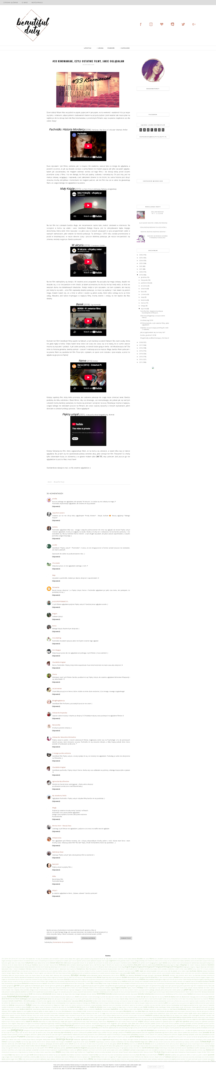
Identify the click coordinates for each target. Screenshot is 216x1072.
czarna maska (175, 973)
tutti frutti (153, 1055)
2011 (141, 362)
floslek (127, 983)
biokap (17, 967)
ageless (78, 959)
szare (146, 1050)
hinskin (146, 988)
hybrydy (195, 988)
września (144, 286)
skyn (131, 1046)
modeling (19, 1013)
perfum (78, 1028)
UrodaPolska (26, 1057)
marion (163, 1005)
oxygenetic (114, 1023)
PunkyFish (119, 1037)
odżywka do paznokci (57, 1019)
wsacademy (211, 1059)
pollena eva (186, 1032)
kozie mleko (50, 997)
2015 (141, 351)
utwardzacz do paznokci (47, 1057)
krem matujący (191, 997)
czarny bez (188, 973)
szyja (203, 1050)
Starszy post (126, 938)
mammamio (79, 1005)
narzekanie (72, 1015)
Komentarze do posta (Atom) (63, 942)
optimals (204, 1021)
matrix (81, 1009)
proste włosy (198, 1034)
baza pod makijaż (205, 963)
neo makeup (175, 1015)
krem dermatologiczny (95, 997)
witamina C (68, 1059)
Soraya (211, 1046)
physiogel (130, 1028)
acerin (62, 959)
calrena (159, 969)
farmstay (31, 983)
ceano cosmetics (209, 969)
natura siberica (111, 1015)
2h (21, 959)
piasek (8, 1030)
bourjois (80, 969)
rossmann (68, 1042)
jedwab (206, 990)
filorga (108, 983)
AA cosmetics (45, 959)
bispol (87, 967)
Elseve (184, 979)
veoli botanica (78, 1057)
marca (143, 303)
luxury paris (182, 1003)
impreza (16, 990)
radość (19, 1039)
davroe (17, 975)
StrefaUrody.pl (163, 1048)
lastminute (170, 1001)
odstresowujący (9, 1019)
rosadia (53, 1042)
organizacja (50, 1023)
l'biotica (211, 999)
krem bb (81, 997)
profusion (174, 1034)
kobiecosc (54, 994)
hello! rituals (44, 988)
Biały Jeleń (137, 965)
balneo (48, 963)
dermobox (204, 975)
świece (53, 1052)
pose (53, 1034)
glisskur (67, 986)
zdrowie (204, 1061)
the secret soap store (171, 1052)
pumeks (113, 1037)
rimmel (4, 1042)
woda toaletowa (152, 1059)
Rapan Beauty (31, 1039)
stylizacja (202, 1048)
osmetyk (83, 1023)
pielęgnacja (17, 1030)
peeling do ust (196, 1025)
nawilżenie (156, 1015)
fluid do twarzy (139, 983)
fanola (15, 983)
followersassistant (170, 983)
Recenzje (69, 1039)
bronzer (114, 969)
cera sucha (49, 971)
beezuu (92, 965)
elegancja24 (166, 979)
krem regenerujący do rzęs (70, 999)
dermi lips (192, 975)
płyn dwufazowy (55, 1032)
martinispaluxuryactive (187, 1005)
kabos (85, 992)
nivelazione (17, 1017)
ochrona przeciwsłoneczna (129, 1017)
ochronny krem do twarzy (144, 1017)
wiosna (53, 1059)
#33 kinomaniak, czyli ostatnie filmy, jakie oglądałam (154, 324)
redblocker (77, 1039)
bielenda (159, 965)
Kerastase (178, 992)
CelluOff (14, 971)
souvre (28, 1048)
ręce (213, 1039)
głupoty (92, 985)
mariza (168, 1005)
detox (12, 977)
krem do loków (124, 997)
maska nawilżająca (160, 1007)
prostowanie (206, 1034)
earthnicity (109, 979)
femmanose (59, 983)
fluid (133, 983)
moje (23, 1013)
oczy (154, 1017)
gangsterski (10, 985)
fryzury (210, 983)
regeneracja (84, 1039)
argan (107, 961)
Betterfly (109, 965)
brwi (119, 969)
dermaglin (151, 975)
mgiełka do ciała (21, 1011)
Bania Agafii (158, 963)
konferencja (169, 994)
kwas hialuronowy (188, 999)
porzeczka (49, 1034)
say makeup (185, 1042)
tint (3, 1055)
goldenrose (111, 985)
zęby (208, 1061)
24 (19, 959)
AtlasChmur (151, 961)
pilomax (67, 1030)
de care (43, 975)
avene (192, 961)
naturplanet (140, 1015)
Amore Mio (194, 959)
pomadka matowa (7, 1034)
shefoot (32, 1046)
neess (161, 1015)
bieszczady (166, 965)
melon (206, 1009)
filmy (100, 983)
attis (156, 961)
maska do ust (85, 1007)
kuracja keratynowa (172, 999)
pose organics (59, 1034)
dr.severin (170, 977)
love (136, 1003)
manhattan (98, 1005)
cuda (124, 973)
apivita (79, 961)
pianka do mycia (180, 1028)
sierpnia (144, 289)
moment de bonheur (52, 1013)
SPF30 (46, 1048)
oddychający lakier (203, 1017)
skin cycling (100, 1046)
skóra (110, 1046)
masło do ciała (45, 1009)
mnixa (11, 1013)
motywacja (89, 1013)
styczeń (184, 1048)
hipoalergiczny (153, 988)
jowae (75, 992)
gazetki (22, 985)
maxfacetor (92, 1009)
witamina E (75, 1059)
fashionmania (38, 983)
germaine (52, 985)
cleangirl (8, 973)
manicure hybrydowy (115, 1005)
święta (58, 1052)
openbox (186, 1021)
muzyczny (145, 1013)
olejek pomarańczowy (79, 1021)
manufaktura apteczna (128, 1005)
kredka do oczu (70, 997)
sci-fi (213, 1042)
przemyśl (43, 1037)
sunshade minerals (44, 1050)
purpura (189, 1037)
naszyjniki (79, 1015)
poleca (175, 1032)
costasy (113, 973)
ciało (137, 971)
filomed (104, 983)
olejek (170, 1019)
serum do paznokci (98, 1044)
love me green (141, 1003)
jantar (179, 990)
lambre (95, 1001)
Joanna (43, 992)
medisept (146, 1009)
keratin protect (190, 992)
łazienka (202, 1003)
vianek (93, 1057)
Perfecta (72, 1028)
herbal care (74, 988)
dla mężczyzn (79, 977)
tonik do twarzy (38, 1055)
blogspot (198, 967)
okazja (115, 1019)
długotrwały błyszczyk (108, 977)
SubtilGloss (11, 1050)
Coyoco (117, 973)
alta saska (146, 959)
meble (131, 1009)
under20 (204, 1055)
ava (169, 961)
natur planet (98, 1015)
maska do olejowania (46, 1007)
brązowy (105, 969)
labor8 (40, 1001)
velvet (63, 1057)
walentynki (174, 1057)
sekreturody (11, 1044)
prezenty (134, 1034)
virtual (132, 1057)
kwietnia (144, 300)
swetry (72, 1050)
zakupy (176, 1061)
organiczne (23, 1023)
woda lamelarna (111, 1059)
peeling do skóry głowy (163, 1025)
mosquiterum (76, 1013)
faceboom (206, 981)
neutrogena (195, 1015)
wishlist (58, 1059)
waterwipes (198, 1057)
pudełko (78, 1037)
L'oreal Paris (17, 1001)
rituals (18, 1042)
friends (205, 983)
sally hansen (159, 1042)
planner (82, 1030)
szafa (116, 1050)
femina (54, 983)
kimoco (16, 994)
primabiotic (141, 1034)
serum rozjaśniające (194, 1044)
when (16, 1059)
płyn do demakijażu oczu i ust (178, 1030)
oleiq (130, 1019)
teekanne (136, 1052)
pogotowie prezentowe (155, 1032)
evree (151, 981)
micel (59, 1011)
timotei (212, 1052)
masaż (200, 1005)
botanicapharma (71, 969)
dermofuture (210, 975)
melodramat (200, 1009)
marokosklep (175, 1005)
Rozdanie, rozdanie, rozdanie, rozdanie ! (153, 232)
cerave (55, 971)
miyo (146, 1011)
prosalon (191, 1034)
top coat (58, 1055)
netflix (190, 1015)
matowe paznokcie (73, 1009)
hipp (159, 988)
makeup (11, 1005)
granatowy (142, 985)
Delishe (55, 527)
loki (110, 1003)
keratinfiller (198, 992)
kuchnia (155, 999)
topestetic (64, 1055)
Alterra (151, 959)
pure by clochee (155, 1037)
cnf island (35, 973)
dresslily (192, 977)
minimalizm (105, 1011)
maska (28, 1007)
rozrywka (113, 1042)
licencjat (32, 1003)
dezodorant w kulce (33, 977)
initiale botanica (43, 990)
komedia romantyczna (146, 994)
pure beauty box (137, 1036)
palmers (176, 1023)
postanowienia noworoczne (71, 1034)
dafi (13, 975)
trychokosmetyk (118, 1055)
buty (151, 969)
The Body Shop (159, 1052)
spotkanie (69, 1048)
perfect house (65, 1028)
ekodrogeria (158, 979)
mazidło (121, 1009)
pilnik (63, 1030)
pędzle (111, 1028)
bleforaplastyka (112, 967)
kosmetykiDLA (34, 997)
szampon (126, 1050)
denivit (118, 975)
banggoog (152, 963)
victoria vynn (104, 1057)
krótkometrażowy (133, 999)
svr (69, 1050)
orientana (58, 1023)
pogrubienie (165, 1032)
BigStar (178, 965)
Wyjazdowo (48, 1061)
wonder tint (184, 1059)
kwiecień (205, 999)
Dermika (198, 975)
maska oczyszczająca (172, 1007)
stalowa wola (132, 1048)
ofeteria (95, 1019)
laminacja (116, 1001)
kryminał (141, 999)
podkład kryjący (97, 1032)
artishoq (141, 961)
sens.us (43, 1044)
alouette (140, 959)
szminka (199, 1050)
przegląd (37, 1037)
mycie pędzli (173, 1013)
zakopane (171, 1061)
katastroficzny (135, 992)
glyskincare (86, 985)
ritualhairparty (11, 1042)
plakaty (78, 1030)
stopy (157, 1048)
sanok (165, 1042)
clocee (25, 973)
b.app (212, 961)
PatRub (62, 1026)
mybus (168, 1013)
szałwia (120, 1050)
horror (174, 988)
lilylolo (53, 1003)
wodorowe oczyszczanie (164, 1059)
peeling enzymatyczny (207, 1025)
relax (120, 1039)
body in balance (14, 969)
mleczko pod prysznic (203, 1011)
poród (43, 1034)
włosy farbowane (98, 1059)
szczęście (155, 1050)
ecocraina (124, 979)
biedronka (145, 965)
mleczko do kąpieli (179, 1011)
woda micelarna (121, 1059)
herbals (80, 988)
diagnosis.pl (54, 977)
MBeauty (126, 1009)
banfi (147, 963)
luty (177, 1003)
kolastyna (84, 994)
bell (95, 965)
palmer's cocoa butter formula (165, 1023)
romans (48, 1042)
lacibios (44, 1001)
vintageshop (111, 1057)
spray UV (118, 1048)
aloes (129, 959)
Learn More (152, 1067)
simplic (78, 1046)
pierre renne (50, 1030)
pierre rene (43, 1030)
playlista (112, 1030)
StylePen (197, 1048)
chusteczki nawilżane (124, 971)
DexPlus (17, 977)
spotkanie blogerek (80, 1048)
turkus (134, 1055)
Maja (53, 575)
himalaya (140, 988)
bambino (124, 963)
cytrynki (159, 973)
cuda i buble (130, 973)
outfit (108, 1023)
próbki (8, 1037)
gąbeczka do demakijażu (32, 985)
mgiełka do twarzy (32, 1011)
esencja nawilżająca (88, 981)
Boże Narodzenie (91, 969)
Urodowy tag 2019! (146, 320)
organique (43, 1023)
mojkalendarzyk (30, 1013)
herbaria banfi (93, 988)
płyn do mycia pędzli (13, 1032)
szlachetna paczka (191, 1050)
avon (200, 961)
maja (143, 297)
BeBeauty (62, 965)
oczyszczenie (186, 1017)
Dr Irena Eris (152, 977)
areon (103, 961)
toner (22, 1055)
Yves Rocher (115, 1061)
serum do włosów (144, 1044)
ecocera (119, 979)
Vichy (98, 1057)
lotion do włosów (126, 1003)
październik (77, 1025)
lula (169, 1003)
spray (89, 1048)
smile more (166, 1046)
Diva (65, 977)
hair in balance (198, 985)
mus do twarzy (120, 1013)
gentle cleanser (45, 985)
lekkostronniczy (15, 1003)
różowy (131, 1042)
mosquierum (68, 1013)
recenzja (60, 1039)
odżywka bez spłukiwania (42, 1019)
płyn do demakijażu (148, 1030)
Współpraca (37, 2)
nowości (58, 1017)
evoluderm (146, 981)
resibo (155, 1039)
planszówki (88, 1030)
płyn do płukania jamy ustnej (41, 1032)
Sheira (54, 674)
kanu (112, 992)
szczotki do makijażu (179, 1050)
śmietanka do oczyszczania (10, 1052)
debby (47, 975)
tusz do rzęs (140, 1055)
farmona (25, 983)
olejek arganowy (177, 1019)
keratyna (204, 992)
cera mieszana (32, 971)
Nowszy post (51, 938)
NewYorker (203, 1015)
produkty (160, 1034)
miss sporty (119, 1011)
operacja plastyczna (195, 1021)
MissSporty (127, 1011)
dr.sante (165, 977)
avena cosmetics (185, 961)
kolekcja (94, 994)
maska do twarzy (75, 1007)
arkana (132, 961)
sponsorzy (57, 1048)
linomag (85, 1003)
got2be (129, 985)
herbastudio (101, 988)
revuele (209, 1039)
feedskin (45, 983)
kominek (156, 994)
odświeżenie (17, 1019)
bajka (35, 963)
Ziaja (212, 1061)
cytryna (154, 973)
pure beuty (147, 1037)
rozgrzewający (100, 1042)
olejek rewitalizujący (92, 1021)
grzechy (182, 985)
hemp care (51, 988)
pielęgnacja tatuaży (30, 1030)
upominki (211, 1055)
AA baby (38, 959)
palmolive (182, 1023)
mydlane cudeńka (183, 1013)
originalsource (76, 1023)
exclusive (163, 981)
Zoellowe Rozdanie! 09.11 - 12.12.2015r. (157, 212)
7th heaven (29, 959)
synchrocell (92, 1050)
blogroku (192, 967)
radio (15, 1039)
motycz (83, 1013)
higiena (113, 988)
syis (75, 1050)
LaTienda (176, 1001)
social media (196, 1046)
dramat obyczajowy (184, 977)
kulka (164, 999)
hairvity (205, 985)
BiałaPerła (130, 965)
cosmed (102, 973)
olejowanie (111, 1021)
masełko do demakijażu (8, 1007)
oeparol (90, 1019)
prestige (123, 1034)
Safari (146, 1042)
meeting (189, 1009)
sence (33, 1044)
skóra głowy (115, 1046)
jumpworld (80, 992)
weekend (211, 1057)
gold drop (97, 985)
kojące (66, 994)
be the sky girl (27, 965)
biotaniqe (47, 967)
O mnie (25, 2)
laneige (136, 1001)
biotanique (54, 967)
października (145, 283)
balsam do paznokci (73, 963)
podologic (115, 1032)
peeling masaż (16, 1028)
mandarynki (86, 1005)
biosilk (42, 967)
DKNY (70, 977)
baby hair (14, 963)
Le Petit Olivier (210, 1001)
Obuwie (110, 1017)
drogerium (5, 979)
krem (77, 997)
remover (136, 1039)
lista (97, 1003)
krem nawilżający (21, 999)
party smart (26, 1025)
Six (86, 1046)
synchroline (99, 1050)
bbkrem (20, 965)
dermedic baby (174, 975)
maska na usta (138, 1007)
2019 (141, 275)
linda (67, 1003)
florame (122, 983)
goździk (133, 985)
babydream (30, 963)
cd (204, 969)
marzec (196, 1005)
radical (11, 1039)
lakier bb (54, 1001)
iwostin (136, 990)
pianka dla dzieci (143, 1028)
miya (143, 1011)
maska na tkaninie (127, 1007)
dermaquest (158, 975)
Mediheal (140, 1009)
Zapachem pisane (58, 513)
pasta (37, 1025)
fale (6, 983)
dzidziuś (50, 979)
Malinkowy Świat (57, 852)
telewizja (146, 1052)
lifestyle (49, 1003)
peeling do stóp (174, 1025)
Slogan (138, 1046)
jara (182, 990)
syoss (112, 1050)
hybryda (190, 988)
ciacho (133, 971)
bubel (127, 969)
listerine (101, 1003)
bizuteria (95, 967)
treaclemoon (84, 1055)
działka (45, 979)
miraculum (112, 1011)
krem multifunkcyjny (202, 997)
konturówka (205, 994)
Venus (71, 1057)
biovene (78, 967)
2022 (141, 266)
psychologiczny (70, 1037)
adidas (66, 959)
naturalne (125, 1015)
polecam (180, 1032)
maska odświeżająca (185, 1007)
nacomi (12, 1015)
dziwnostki (98, 979)
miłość (84, 1011)
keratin (183, 992)
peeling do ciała (128, 1026)
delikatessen (66, 975)
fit (111, 983)
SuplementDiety (63, 1050)
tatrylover (108, 1052)
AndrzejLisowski (209, 959)
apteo (88, 961)
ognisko (100, 1019)
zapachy (187, 1061)
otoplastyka (103, 1023)
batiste (194, 963)
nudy (74, 1017)
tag (76, 1052)
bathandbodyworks (185, 963)
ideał (207, 988)
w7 (164, 1057)
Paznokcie (69, 1025)
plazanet (118, 1030)
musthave (138, 1013)
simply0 (83, 1046)
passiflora (33, 1025)
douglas (142, 977)
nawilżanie (148, 1015)
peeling (99, 1026)
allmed (125, 959)
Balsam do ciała (61, 963)
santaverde (179, 1042)
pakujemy (147, 1023)
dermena (181, 975)
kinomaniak (47, 994)
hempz (64, 988)
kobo (58, 994)
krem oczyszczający (34, 999)
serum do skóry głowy (110, 1044)
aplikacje (84, 961)
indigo (32, 990)
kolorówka (101, 994)
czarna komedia (166, 973)
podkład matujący (107, 1032)
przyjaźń (56, 1037)
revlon (205, 1039)
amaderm (161, 959)
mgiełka (13, 1011)
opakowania (158, 1021)
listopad (106, 1003)
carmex (181, 969)
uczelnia (173, 1055)
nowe (54, 1017)
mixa (139, 1011)
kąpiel (151, 992)
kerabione (172, 992)
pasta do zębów (54, 1025)
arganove (112, 961)
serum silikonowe (205, 1044)
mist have (134, 1011)
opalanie (165, 1021)
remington (131, 1039)
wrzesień (204, 1059)
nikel (213, 1015)
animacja (8, 961)
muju (107, 1013)
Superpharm (54, 1050)
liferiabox (43, 1003)
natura (104, 1015)
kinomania (39, 994)
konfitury (176, 994)
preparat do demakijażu (114, 1034)
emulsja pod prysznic (25, 981)
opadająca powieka (149, 1021)
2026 (141, 255)
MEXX (9, 1011)
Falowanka (55, 587)
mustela (132, 1013)
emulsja (189, 979)
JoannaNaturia (49, 992)
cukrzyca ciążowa (141, 973)
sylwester (85, 1050)
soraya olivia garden (7, 1048)
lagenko (49, 1001)
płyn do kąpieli (207, 1030)
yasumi (103, 1061)
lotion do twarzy (116, 1003)
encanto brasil (36, 981)
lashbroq (156, 1001)
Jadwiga (152, 990)
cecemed (4, 971)
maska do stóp (65, 1007)
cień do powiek (172, 971)
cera (18, 971)
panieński (195, 1023)
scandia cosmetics (195, 1042)
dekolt (51, 975)
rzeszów (137, 1042)
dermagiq (144, 975)
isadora (109, 990)
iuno (120, 990)
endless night (44, 981)
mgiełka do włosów (43, 1011)
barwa (165, 963)
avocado (196, 961)
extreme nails (182, 981)
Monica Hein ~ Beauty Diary (61, 826)
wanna (180, 1057)
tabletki (72, 1052)
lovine (155, 1003)
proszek (212, 1034)
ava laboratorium (175, 961)
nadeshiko (24, 1015)
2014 (141, 354)
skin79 (106, 1046)
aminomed (184, 959)
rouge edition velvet (78, 1042)
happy (27, 988)
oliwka (124, 1021)
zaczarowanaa (57, 688)
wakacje (168, 1057)
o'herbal (91, 1017)
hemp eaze (58, 988)
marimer (158, 1005)
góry (137, 985)
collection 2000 (51, 973)
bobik (208, 967)
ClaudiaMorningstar (59, 662)
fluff (130, 983)
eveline (124, 981)
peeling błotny (106, 1025)
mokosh (37, 1013)
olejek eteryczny (43, 1021)
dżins (103, 979)
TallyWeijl (80, 1052)
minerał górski (97, 1011)
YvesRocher (124, 1061)
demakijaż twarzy (96, 975)
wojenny (174, 1059)
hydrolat (200, 988)
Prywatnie (21, 1036)
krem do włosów (181, 997)
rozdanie (92, 1042)
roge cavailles (32, 1042)
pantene (200, 1023)
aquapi (99, 961)
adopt (70, 959)
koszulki (44, 997)
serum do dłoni (87, 1044)
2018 (141, 342)
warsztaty (192, 1057)
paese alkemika (140, 1023)
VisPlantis (138, 1057)
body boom (5, 969)
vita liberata (145, 1057)
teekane (130, 1052)
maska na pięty (106, 1007)
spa (31, 1048)
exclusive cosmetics (172, 981)
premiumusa (102, 1034)
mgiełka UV (52, 1011)
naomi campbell (60, 1015)
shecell (28, 1046)
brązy (110, 969)
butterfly (147, 969)
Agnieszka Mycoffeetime (60, 781)
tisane (6, 1055)
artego (137, 961)
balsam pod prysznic (115, 963)
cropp (120, 973)
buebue (142, 969)
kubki (151, 999)
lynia (187, 1003)
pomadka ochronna (18, 1034)
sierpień (63, 1046)
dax (30, 975)
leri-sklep (26, 1003)
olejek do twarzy (20, 1021)
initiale (36, 990)
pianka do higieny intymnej (167, 1028)
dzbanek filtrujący (37, 979)
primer (147, 1034)
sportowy (63, 1048)
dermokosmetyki (6, 977)
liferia (39, 1003)
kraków (56, 997)
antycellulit (51, 961)
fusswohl (4, 985)
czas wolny (197, 973)
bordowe (39, 969)
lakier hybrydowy (73, 1001)
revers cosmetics (174, 1039)
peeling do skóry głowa (149, 1025)
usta (37, 1057)
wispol (62, 1059)
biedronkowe (152, 965)
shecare (23, 1046)
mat (58, 1009)
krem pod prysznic (56, 999)
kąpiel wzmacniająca (159, 992)
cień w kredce (181, 971)
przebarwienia (30, 1037)
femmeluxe (66, 983)
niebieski (208, 1015)
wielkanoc (43, 1059)
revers (166, 1039)
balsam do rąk (84, 963)
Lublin (165, 1003)
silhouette (73, 1046)
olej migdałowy (164, 1019)
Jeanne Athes (195, 990)
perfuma (83, 1028)
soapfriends (188, 1046)
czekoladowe (204, 973)
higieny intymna (132, 988)
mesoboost (4, 1011)
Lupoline (173, 1003)
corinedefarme (86, 973)
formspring (192, 983)
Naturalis (119, 1015)
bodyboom (22, 969)
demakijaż (75, 975)
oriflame (63, 1023)
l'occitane (4, 1001)
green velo (149, 985)
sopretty (207, 1046)
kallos (108, 992)
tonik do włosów (48, 1055)
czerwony (211, 973)
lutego (143, 306)
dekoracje (56, 975)
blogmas (134, 967)
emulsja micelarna (13, 981)
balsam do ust (93, 963)
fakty (3, 983)
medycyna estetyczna (163, 1009)
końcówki (211, 994)
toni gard (26, 1055)
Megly (54, 808)
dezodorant (23, 977)
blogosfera (179, 967)
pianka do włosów (202, 1028)
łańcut (198, 1003)
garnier (17, 985)
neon (181, 1015)
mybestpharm (161, 1013)
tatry (103, 1052)
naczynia (17, 1015)
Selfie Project (22, 1044)
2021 (141, 269)
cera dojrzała (24, 971)
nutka (77, 1017)
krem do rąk (141, 997)
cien (145, 971)
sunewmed (35, 1050)
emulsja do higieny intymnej (200, 979)
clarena (199, 971)
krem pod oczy (45, 999)
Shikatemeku (56, 838)
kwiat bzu (200, 999)
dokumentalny (131, 977)
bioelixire (211, 965)
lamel (99, 1001)
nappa (67, 1015)
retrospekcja (161, 1039)
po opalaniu (75, 1032)
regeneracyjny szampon (95, 1039)
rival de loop (24, 1042)
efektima (142, 979)
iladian (8, 990)
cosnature (107, 973)
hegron (38, 988)
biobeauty (197, 965)
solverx (202, 1046)
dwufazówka (11, 979)
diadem (49, 977)
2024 (141, 260)
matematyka (63, 1009)
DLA (73, 977)
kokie (70, 994)
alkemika (120, 959)
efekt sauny (135, 979)
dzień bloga (81, 979)
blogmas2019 (170, 967)
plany (93, 1030)
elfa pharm (175, 979)
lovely (147, 1003)
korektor (4, 997)
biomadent (32, 967)
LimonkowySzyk (60, 1003)
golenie (117, 985)
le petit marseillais (200, 1001)
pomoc (40, 1034)
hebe (34, 988)
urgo (3, 1057)
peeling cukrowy (116, 1026)
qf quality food (202, 1037)
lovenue (151, 1003)
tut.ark (148, 1055)
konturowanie (198, 994)
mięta (74, 1011)
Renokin (145, 1039)
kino (34, 994)
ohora (108, 1019)
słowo (147, 1046)
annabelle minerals (17, 961)
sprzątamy (125, 1048)
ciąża (141, 971)
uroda (11, 1057)
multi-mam (112, 1013)
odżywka (31, 1019)
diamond (60, 977)
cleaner (4, 973)
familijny (10, 983)
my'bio (155, 1013)
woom (189, 1059)
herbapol (86, 988)
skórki (121, 1046)
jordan (71, 992)
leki (9, 1003)
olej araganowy (136, 1019)
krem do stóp (150, 997)
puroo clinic (182, 1037)
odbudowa (194, 1017)
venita (67, 1057)
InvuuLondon (102, 990)
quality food (210, 1037)
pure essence (164, 1037)
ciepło (187, 971)
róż (125, 1042)
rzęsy (142, 1042)
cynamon (148, 973)
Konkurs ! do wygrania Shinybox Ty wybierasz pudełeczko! (157, 236)
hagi (191, 985)
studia (172, 1048)
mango (93, 1005)
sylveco (79, 1050)
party (21, 1025)
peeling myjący (24, 1028)
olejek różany (102, 1021)
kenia (167, 992)
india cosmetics (24, 990)
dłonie (99, 977)
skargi (89, 1046)
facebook (200, 981)
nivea (12, 1017)
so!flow (182, 1046)
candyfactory (170, 969)
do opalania (118, 977)
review (181, 1039)
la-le (36, 1001)
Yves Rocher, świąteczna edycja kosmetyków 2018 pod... (151, 312)
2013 (141, 357)
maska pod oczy (205, 1007)
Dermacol (138, 975)
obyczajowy (117, 1017)
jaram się (187, 989)
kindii (30, 994)
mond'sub (61, 1013)
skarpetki (93, 1046)
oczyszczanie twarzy (173, 1017)
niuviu (8, 1017)
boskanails (51, 969)
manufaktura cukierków (143, 1005)
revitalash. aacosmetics (196, 1039)
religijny (125, 1039)
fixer (119, 983)
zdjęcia (199, 1061)
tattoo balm (115, 1052)
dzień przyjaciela (90, 979)
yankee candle (96, 1061)
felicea (50, 983)
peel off (94, 1025)
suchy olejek (17, 1050)
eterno (110, 981)
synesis (109, 1050)
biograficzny (10, 967)
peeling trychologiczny (36, 1028)
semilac (29, 1044)
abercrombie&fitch (54, 959)
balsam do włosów (103, 963)
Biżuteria (101, 967)
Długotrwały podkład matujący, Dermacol (154, 338)
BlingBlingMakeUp (58, 701)
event (141, 981)
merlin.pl (211, 1009)
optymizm (4, 1023)
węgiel (12, 1059)
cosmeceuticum (95, 973)
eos (59, 981)
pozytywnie (91, 1034)
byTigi (155, 969)
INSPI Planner (64, 990)
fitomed (114, 983)
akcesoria (87, 959)
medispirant (152, 1009)
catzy (194, 969)
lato (180, 1001)
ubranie (168, 1055)
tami (84, 1052)
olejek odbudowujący (54, 1021)
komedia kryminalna (118, 994)
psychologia (63, 1037)
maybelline (114, 1009)
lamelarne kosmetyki (107, 1001)
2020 (141, 272)
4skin (23, 959)
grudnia (144, 277)
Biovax (73, 967)
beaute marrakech (44, 965)
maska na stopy (117, 1007)
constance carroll (77, 973)
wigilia (49, 1059)
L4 (23, 1001)
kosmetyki (23, 996)
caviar (198, 969)
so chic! (177, 1046)
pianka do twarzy (191, 1028)
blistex (119, 967)
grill (170, 985)
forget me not (185, 983)
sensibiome (56, 1044)
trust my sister (109, 1055)
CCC (202, 969)
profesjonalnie (167, 1034)
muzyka (150, 1013)
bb (9, 965)
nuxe (84, 1017)
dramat (176, 977)
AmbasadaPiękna (176, 959)
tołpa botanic (16, 1055)
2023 (141, 263)
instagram (78, 990)
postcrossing (83, 1034)
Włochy (86, 1059)
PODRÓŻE (111, 48)
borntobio (45, 969)
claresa (205, 971)
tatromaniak (98, 1052)
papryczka (16, 1025)
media (135, 1009)
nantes (41, 1015)
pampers (188, 1023)
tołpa (10, 1055)
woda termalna (143, 1059)
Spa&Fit (42, 1048)
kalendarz (90, 992)
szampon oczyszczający (137, 1050)
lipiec (89, 1003)
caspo (185, 969)
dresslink (197, 977)
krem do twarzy (170, 997)
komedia (109, 994)
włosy (90, 1059)
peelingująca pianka (49, 1028)
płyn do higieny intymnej (195, 1030)
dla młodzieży (88, 977)
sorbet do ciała (18, 1048)
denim (113, 975)
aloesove (133, 959)
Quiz (7, 1039)
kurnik (180, 999)
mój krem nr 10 (96, 1013)
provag (4, 1037)
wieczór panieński (35, 1059)
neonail (185, 1015)
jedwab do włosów (10, 992)
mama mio (68, 1005)
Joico (64, 992)
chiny (77, 971)
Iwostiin (131, 990)
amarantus (167, 959)
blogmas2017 (151, 967)
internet (83, 990)
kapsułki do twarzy (119, 992)
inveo (96, 990)
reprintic (150, 1039)
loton (132, 1003)
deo (127, 975)
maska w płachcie (25, 1009)
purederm (172, 1037)
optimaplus (211, 1021)
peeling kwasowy (6, 1028)
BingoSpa (183, 965)
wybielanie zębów (21, 1061)
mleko (7, 1013)
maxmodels (106, 1009)
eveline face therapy (133, 981)
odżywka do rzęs (69, 1019)
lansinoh (140, 1001)
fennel (72, 983)
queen (3, 1039)
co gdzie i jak (42, 973)
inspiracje (71, 990)
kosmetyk (12, 996)
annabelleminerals (29, 961)
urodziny (33, 1057)
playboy (107, 1030)
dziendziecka (74, 979)
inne (50, 990)
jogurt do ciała (59, 992)
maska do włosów (96, 1007)
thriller (204, 1052)
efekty (147, 979)
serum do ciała (78, 1044)
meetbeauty (182, 1009)
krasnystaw (62, 997)
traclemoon (78, 1055)
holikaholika (168, 988)
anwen (66, 961)
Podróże (128, 1032)
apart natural (72, 961)
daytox (34, 975)
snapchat (172, 1046)
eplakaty (62, 981)
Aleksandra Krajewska (59, 713)
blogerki (127, 967)
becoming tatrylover (83, 965)
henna (69, 988)
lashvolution (163, 1001)
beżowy (125, 965)
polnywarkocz (194, 1032)
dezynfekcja (43, 977)
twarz (161, 1054)
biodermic (204, 965)
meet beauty (173, 1009)
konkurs (190, 994)
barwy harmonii (172, 963)
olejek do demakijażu (207, 1019)
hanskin (10, 988)
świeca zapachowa (45, 1052)
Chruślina (92, 971)
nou (41, 1017)
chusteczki (99, 971)
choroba (86, 971)
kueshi (160, 999)
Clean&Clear (210, 971)
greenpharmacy (156, 985)
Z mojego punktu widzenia (61, 753)
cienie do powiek (151, 971)
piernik (38, 1030)
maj (7, 1005)
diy (68, 977)
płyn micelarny (66, 1032)
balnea (43, 963)
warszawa (185, 1057)
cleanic (14, 973)
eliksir (181, 979)
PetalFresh (105, 1028)
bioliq (26, 967)
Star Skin (139, 1048)
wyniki (54, 1061)
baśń (178, 963)
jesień (38, 992)
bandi (135, 963)
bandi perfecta (141, 963)
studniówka (178, 1048)
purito (177, 1037)
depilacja (131, 975)
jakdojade (157, 990)
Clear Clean (20, 973)
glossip (72, 985)
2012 (141, 359)
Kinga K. (54, 614)
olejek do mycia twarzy (8, 1021)
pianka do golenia (153, 1028)
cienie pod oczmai (162, 971)
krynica (147, 999)
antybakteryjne (43, 961)
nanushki (46, 1015)
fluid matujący (149, 983)
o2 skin (100, 1017)
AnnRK (54, 545)
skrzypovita (127, 1046)
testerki (151, 1052)
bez (113, 965)
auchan (160, 961)
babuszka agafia (6, 963)
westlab (8, 1059)
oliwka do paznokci (132, 1021)
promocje (185, 1034)
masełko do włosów (20, 1007)
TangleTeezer (90, 1052)
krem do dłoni (115, 997)
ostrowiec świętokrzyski (92, 1023)
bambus (129, 963)
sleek (134, 1046)
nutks (81, 1017)
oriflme (69, 1023)
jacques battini (144, 990)
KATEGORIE (125, 48)
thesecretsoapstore (191, 1052)
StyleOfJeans (190, 1048)
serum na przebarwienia (158, 1044)
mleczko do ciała (154, 1011)
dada (10, 975)
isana (113, 990)
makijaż (29, 1005)
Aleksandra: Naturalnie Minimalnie (64, 737)
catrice (189, 969)
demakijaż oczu (85, 975)
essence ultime (103, 981)
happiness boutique (19, 988)
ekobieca (151, 979)
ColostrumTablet (66, 973)
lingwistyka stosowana (75, 1003)
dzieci (54, 979)
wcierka (207, 1057)
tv (157, 1055)
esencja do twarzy (76, 981)
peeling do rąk (138, 1025)
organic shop (16, 1023)
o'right (96, 1017)
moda (14, 1013)
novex (51, 1017)
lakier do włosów (62, 1001)
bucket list (136, 969)
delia (61, 975)
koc (61, 994)
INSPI (58, 990)
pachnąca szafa (126, 1023)
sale (154, 1042)
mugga (103, 1013)
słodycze (143, 1046)
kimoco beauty (23, 994)
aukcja (165, 961)
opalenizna (171, 1021)
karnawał (127, 992)
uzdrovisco (57, 1057)
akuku (111, 959)
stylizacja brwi (210, 1048)
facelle (211, 981)
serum (71, 1044)
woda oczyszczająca (132, 1059)
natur (84, 1015)
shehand (37, 1046)
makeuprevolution (20, 1005)
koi (63, 994)
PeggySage (58, 1028)
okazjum (120, 1019)
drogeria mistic (210, 977)
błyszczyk (204, 967)
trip (97, 1055)
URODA (100, 48)
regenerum (106, 1039)
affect (74, 959)
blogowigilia (186, 967)
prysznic (14, 1037)
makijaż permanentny (46, 1005)
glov (76, 985)
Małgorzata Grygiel (59, 1005)
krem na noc (10, 999)
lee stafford (5, 1003)
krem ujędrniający (83, 999)
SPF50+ (51, 1048)
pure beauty (126, 1037)
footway (178, 983)
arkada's (127, 961)
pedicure (88, 1025)
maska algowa (35, 1007)
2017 (141, 345)
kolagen (77, 994)
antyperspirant (59, 961)
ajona (82, 959)
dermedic (166, 975)
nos (39, 1017)
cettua (65, 971)
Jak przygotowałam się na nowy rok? (152, 332)
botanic (57, 969)
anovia (36, 961)
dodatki (124, 977)
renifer (141, 1039)
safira (150, 1042)
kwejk (195, 999)
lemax (21, 1003)
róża (127, 1042)
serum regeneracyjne (182, 1044)
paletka (153, 1023)
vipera (120, 1057)
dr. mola (160, 977)
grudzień (174, 985)
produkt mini (153, 1034)
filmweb (96, 983)
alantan (115, 959)
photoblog (124, 1028)
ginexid (58, 985)
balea (39, 963)
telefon (141, 1052)
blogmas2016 (141, 967)
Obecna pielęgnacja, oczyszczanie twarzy (152, 316)
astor (146, 961)
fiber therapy (78, 983)
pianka (135, 1028)
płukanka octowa (136, 1030)
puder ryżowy (99, 1037)
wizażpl (81, 1059)
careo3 (177, 969)
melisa (193, 1009)
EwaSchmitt (157, 981)
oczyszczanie (161, 1017)
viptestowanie (126, 1057)
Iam (205, 988)
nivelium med (25, 1017)
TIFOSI (208, 1052)
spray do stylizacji (96, 1048)
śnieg (19, 1052)
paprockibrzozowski (7, 1025)
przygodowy (50, 1037)
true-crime (101, 1055)
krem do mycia (132, 997)
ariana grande (120, 961)
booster (35, 969)
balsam (52, 963)
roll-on (43, 1042)
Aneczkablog (56, 638)
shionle (49, 1046)
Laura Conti (185, 1001)
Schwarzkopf (205, 1041)
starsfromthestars (148, 1048)
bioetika (4, 967)
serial (66, 1044)
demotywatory (107, 975)
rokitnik (39, 1042)
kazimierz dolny (144, 992)
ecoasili (114, 979)
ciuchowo (192, 971)
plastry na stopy (100, 1030)
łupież (207, 1003)
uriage (7, 1057)
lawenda (191, 1001)
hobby (163, 988)
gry (178, 985)
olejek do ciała (196, 1019)
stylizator (4, 1050)
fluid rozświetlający (159, 983)
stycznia (144, 309)
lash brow (150, 1001)
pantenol (206, 1023)
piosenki (73, 1030)
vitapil (157, 1057)
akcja (92, 959)
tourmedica (70, 1055)
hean (30, 988)
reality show (46, 1039)
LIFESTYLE (87, 48)
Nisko (4, 1017)
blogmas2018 (160, 967)
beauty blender (54, 965)
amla (189, 959)
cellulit (9, 971)
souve (23, 1048)
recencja (53, 1039)
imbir (12, 990)
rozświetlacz (120, 1042)
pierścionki (58, 1030)
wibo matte (26, 1059)
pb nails (83, 1025)
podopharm (121, 1032)
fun (213, 983)
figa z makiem (86, 983)
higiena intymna (121, 988)
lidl (36, 1003)
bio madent (191, 965)
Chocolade (56, 563)
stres (169, 1048)
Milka (54, 876)
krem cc (86, 997)
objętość (105, 1017)
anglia (3, 961)
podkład (89, 1032)
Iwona (54, 626)
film (92, 983)
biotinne (60, 967)
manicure (105, 1005)
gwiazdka (187, 985)
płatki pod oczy (125, 1030)
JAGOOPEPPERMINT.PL (60, 601)
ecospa (130, 979)
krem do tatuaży (159, 997)
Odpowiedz (56, 506)
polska (200, 1032)
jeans (201, 990)
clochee (30, 973)
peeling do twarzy (185, 1026)
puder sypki (107, 1037)
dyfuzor (18, 979)
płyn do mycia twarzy (26, 1032)
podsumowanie (136, 1032)
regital (113, 1039)
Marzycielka (56, 725)
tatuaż (121, 1052)
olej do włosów (154, 1019)
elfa (171, 979)
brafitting (99, 969)
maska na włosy (148, 1007)
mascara (205, 1005)
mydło (190, 1013)
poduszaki (145, 1032)
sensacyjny (49, 1044)
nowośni (63, 1017)
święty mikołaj (65, 1052)
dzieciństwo (60, 979)
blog (123, 967)
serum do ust (133, 1044)
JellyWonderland (32, 992)
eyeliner (188, 981)
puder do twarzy (90, 1037)
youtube (108, 1061)
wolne (178, 1059)
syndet (104, 1050)
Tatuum (125, 1052)
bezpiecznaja (118, 965)
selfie (16, 1044)
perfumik (88, 1028)
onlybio (140, 1021)
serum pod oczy (170, 1044)
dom (138, 977)
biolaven (21, 967)
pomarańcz (34, 1034)
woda (105, 1059)
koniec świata (183, 994)
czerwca (144, 294)
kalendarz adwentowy (100, 992)
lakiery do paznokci (86, 1001)
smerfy (161, 1046)
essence (96, 981)
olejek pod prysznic (67, 1021)
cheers (69, 971)
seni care (38, 1044)
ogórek (104, 1019)
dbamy (38, 975)
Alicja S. (55, 890)
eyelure (193, 981)
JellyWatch (24, 992)
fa (196, 981)
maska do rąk (56, 1007)
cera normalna (41, 971)
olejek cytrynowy (187, 1019)
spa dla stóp (36, 1048)
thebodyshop (181, 1052)
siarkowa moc (56, 1046)
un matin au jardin (196, 1055)
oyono (119, 1023)
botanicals (63, 969)
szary (150, 1050)
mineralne (90, 1011)
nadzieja (29, 1015)
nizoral (32, 1017)
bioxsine (83, 967)
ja (139, 990)
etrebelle (114, 981)
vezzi (89, 1057)
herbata (107, 988)
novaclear (46, 1017)
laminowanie (123, 1001)
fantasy (19, 983)
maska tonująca (14, 1009)
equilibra (68, 981)
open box (179, 1021)
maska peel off (196, 1007)
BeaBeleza (35, 965)
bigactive (173, 965)
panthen (211, 1023)
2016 (141, 348)
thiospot (199, 1052)
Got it (161, 1067)
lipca (143, 292)
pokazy (171, 1032)
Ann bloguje (56, 650)
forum (197, 983)
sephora (62, 1044)
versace (85, 1057)
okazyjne (126, 1019)
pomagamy (27, 1034)
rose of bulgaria (60, 1042)
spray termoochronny (109, 1048)
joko (68, 992)
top (54, 1055)
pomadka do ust (208, 1032)
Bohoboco (29, 969)
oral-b (9, 1023)
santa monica (171, 1042)
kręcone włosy (124, 999)
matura (86, 1009)
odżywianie (24, 1019)
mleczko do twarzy (190, 1011)
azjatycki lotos (206, 961)
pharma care (117, 1028)
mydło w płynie (197, 1013)
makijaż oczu (36, 1005)
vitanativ (151, 1057)
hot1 (178, 988)
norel (36, 1017)
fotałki (201, 983)
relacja (117, 1039)
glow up (80, 985)
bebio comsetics (71, 965)
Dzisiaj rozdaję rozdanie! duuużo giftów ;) (153, 227)
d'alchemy (5, 975)
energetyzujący (53, 981)
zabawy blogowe (134, 1061)
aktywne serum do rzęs (101, 959)
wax (203, 1057)
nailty (34, 1015)
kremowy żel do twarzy (112, 999)
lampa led (130, 1001)
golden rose (103, 985)
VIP (116, 1057)
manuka (152, 1005)
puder (82, 1037)
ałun (156, 959)
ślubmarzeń (210, 1050)
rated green (39, 1039)
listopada (144, 280)
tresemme (92, 1055)
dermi (186, 975)
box (84, 969)
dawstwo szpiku (24, 975)
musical (127, 1013)
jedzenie (17, 992)
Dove (146, 977)
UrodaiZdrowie (17, 1057)
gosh (125, 985)
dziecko (67, 979)
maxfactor (98, 1009)
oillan (111, 1019)
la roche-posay (29, 1001)
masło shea (54, 1009)
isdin (117, 990)
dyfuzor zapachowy (26, 979)
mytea (210, 1013)
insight (54, 990)
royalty (87, 1042)
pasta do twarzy (44, 1025)
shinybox (43, 1046)
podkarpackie (83, 1032)
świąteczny (24, 1052)
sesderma (14, 1046)
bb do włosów (14, 965)
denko (122, 975)
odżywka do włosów (81, 1019)
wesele (3, 1059)
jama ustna (164, 990)
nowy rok (69, 1017)
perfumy (95, 1028)
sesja (18, 1046)
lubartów (160, 1003)
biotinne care (67, 967)
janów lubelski (172, 990)
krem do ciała (106, 997)
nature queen (133, 1015)
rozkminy (107, 1042)
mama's (74, 1005)
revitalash (186, 1039)
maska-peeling (37, 1009)
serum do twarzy (123, 1044)
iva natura (126, 990)
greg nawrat (165, 985)
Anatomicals (201, 959)
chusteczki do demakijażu (109, 971)
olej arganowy (145, 1019)
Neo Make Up (167, 1015)
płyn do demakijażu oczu (162, 1030)
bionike (38, 967)
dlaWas (94, 977)
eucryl (119, 981)
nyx (88, 1017)
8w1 (34, 959)
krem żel (91, 999)
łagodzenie (193, 1003)
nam (37, 1015)
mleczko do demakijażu (166, 1011)
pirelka (54, 499)
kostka (40, 997)
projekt (180, 1034)
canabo (164, 969)
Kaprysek (55, 864)
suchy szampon (27, 1050)
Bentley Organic (101, 965)
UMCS (188, 1055)
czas (192, 973)
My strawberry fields (59, 796)
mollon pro (43, 1013)
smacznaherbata (154, 1046)
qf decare (194, 1037)
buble (131, 969)
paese (133, 1023)
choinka (81, 971)
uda (178, 1055)
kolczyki (89, 994)
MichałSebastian (67, 1011)
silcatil (68, 1046)
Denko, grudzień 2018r (148, 335)
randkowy (24, 1039)
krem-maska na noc (100, 999)
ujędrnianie (182, 1055)
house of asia (183, 988)
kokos (73, 994)
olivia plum (118, 1021)
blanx (106, 967)
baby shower (21, 963)
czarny (182, 973)
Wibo (20, 1059)
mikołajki (79, 1011)
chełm (73, 971)
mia (57, 1011)
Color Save (59, 973)
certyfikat (60, 971)
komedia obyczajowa (131, 994)
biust (91, 967)
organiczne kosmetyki (33, 1023)
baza (197, 963)
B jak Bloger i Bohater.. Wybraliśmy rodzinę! (153, 223)
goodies (122, 985)
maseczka (211, 1005)
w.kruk (161, 1057)
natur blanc (90, 1015)
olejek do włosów (32, 1021)
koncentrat (162, 994)
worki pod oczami (197, 1059)
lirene (93, 1003)
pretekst (128, 1034)
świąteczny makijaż (34, 1052)
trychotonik (126, 1055)
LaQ (145, 1001)
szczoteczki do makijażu (165, 1050)
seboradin (4, 1044)
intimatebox (90, 990)
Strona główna (10, 2)
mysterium (205, 1013)
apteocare (94, 961)
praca (96, 1034)
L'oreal (10, 1001)
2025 (141, 258)
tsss (131, 1055)
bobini (212, 967)
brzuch (123, 969)
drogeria (203, 977)
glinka (62, 985)
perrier (100, 1028)
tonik (31, 1055)
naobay (52, 1015)
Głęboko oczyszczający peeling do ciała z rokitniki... (154, 329)
